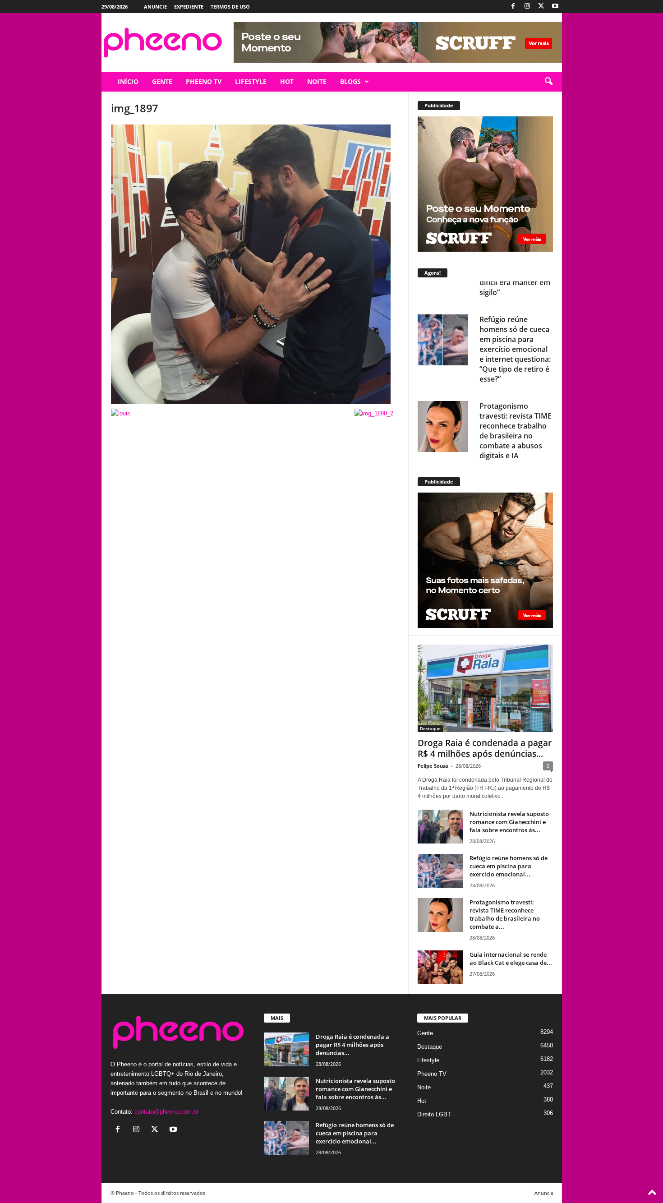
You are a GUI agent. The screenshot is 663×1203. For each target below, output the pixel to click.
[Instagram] (527, 6)
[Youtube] (555, 6)
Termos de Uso (230, 6)
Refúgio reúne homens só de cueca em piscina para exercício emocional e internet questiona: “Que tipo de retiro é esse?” (515, 323)
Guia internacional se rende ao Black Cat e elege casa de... (511, 958)
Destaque (430, 728)
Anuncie (155, 6)
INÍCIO (128, 81)
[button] (548, 82)
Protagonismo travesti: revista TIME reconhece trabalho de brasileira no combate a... (505, 914)
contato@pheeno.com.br (166, 1111)
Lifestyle (428, 1060)
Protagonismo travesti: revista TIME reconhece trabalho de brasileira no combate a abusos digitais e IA (515, 404)
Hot (421, 1100)
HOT (287, 81)
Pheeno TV (432, 1073)
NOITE (317, 81)
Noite (424, 1087)
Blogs (350, 81)
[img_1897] (255, 264)
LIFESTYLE (251, 81)
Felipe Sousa (433, 765)
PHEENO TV (203, 81)
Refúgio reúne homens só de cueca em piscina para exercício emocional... (509, 866)
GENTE (162, 81)
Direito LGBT (434, 1114)
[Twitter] (541, 6)
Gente (425, 1033)
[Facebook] (513, 6)
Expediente (188, 6)
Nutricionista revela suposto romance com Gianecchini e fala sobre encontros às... (509, 822)
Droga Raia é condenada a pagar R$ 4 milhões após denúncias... (485, 748)
